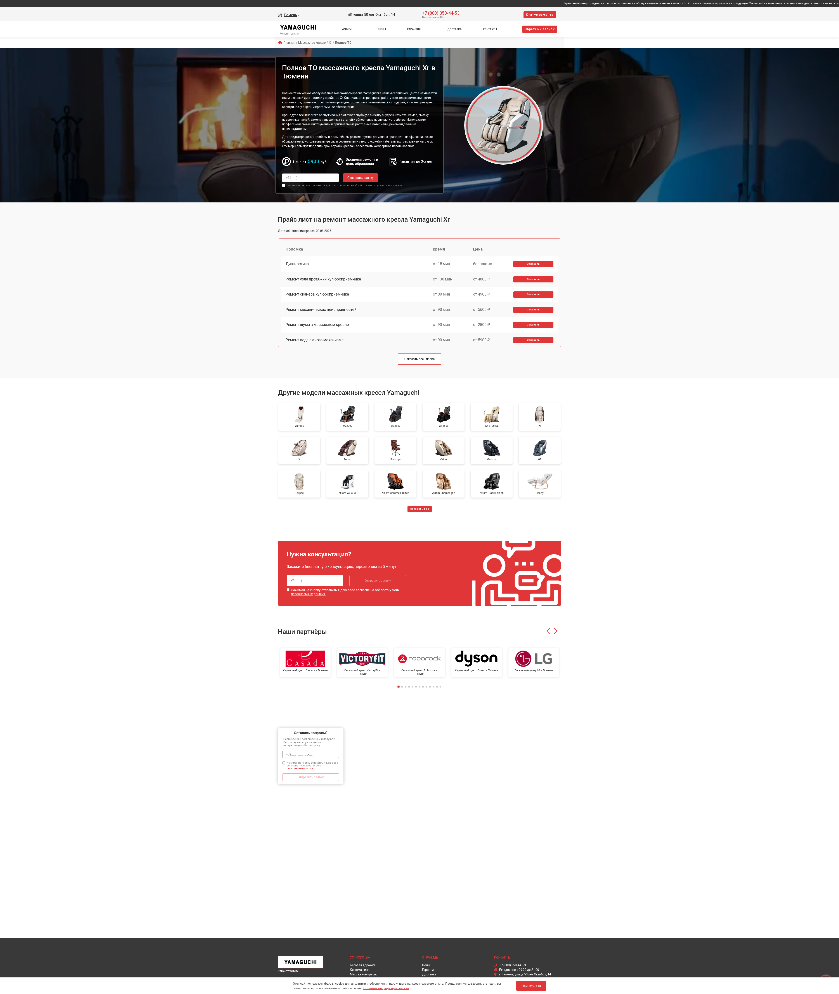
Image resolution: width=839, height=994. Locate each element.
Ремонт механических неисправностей (321, 309)
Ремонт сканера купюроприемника (317, 294)
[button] (548, 631)
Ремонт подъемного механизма (314, 340)
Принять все (531, 985)
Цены (382, 29)
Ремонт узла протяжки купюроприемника (323, 279)
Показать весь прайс (419, 359)
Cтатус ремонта (539, 14)
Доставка (454, 29)
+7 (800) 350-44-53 (440, 12)
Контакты (490, 29)
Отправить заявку (360, 177)
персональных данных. (388, 185)
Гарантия (414, 29)
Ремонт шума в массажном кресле (317, 324)
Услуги (346, 29)
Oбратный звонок (540, 29)
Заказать (533, 264)
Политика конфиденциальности (386, 988)
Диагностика (297, 263)
